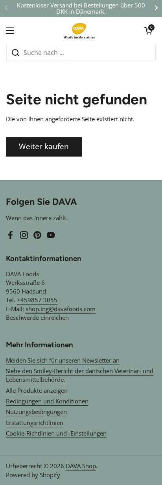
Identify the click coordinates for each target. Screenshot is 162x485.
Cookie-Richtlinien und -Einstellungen (56, 433)
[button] (148, 30)
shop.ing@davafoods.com (61, 309)
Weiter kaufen (44, 146)
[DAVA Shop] (79, 30)
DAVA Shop (81, 466)
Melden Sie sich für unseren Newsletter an (63, 360)
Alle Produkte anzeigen (37, 390)
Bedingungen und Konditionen (47, 401)
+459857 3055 (37, 300)
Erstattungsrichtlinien (34, 423)
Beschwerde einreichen (37, 317)
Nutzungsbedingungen (36, 412)
